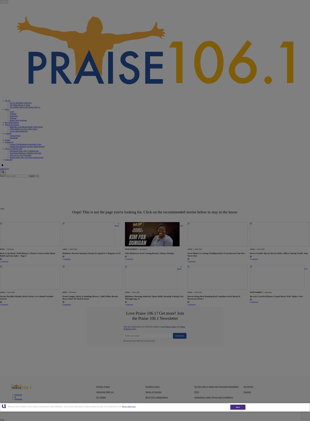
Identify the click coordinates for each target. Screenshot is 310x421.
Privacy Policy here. (129, 407)
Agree (238, 407)
